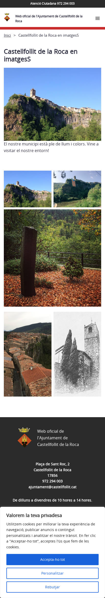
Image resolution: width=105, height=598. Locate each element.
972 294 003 (52, 481)
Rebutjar (52, 587)
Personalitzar (52, 573)
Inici (7, 35)
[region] (52, 552)
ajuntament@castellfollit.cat (52, 486)
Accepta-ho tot (52, 559)
